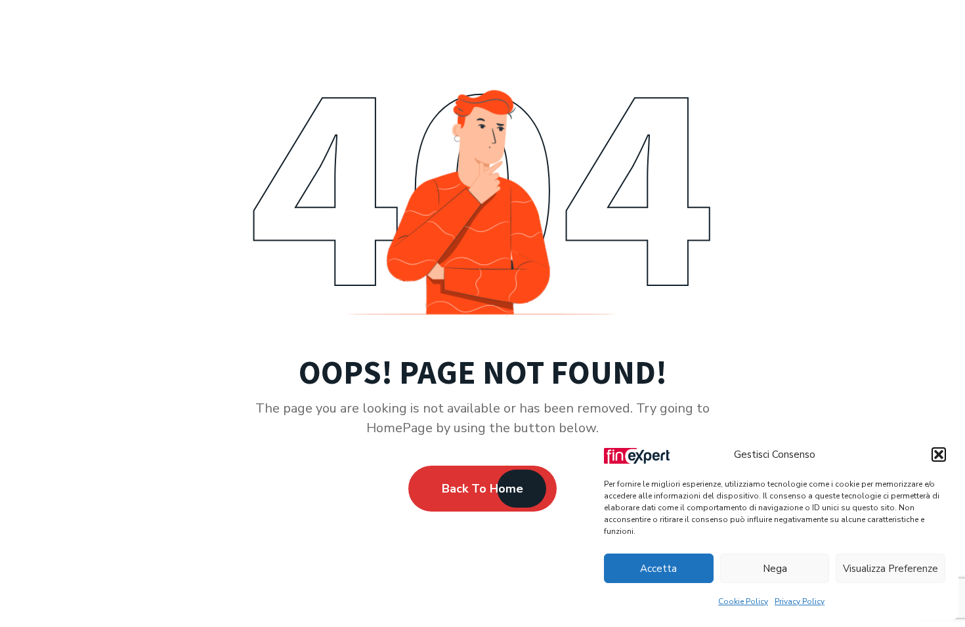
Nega (775, 568)
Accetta (658, 568)
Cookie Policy (743, 601)
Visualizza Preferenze (890, 568)
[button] (938, 454)
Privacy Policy (800, 601)
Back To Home (482, 488)
